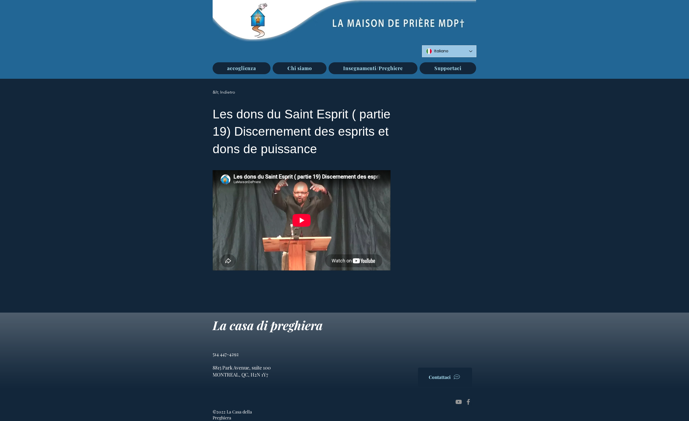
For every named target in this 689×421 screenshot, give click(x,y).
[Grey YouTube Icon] (458, 402)
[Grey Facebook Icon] (468, 402)
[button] (299, 68)
